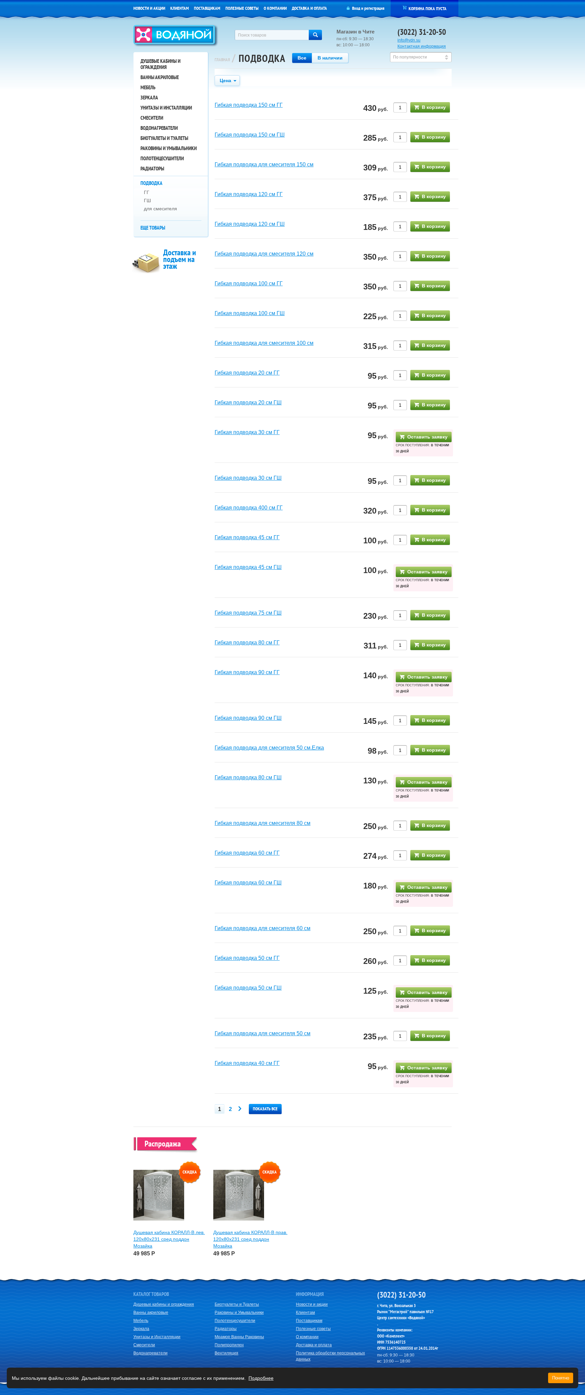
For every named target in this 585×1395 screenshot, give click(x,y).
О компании (275, 8)
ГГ (146, 192)
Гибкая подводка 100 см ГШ (250, 313)
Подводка (151, 183)
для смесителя (160, 208)
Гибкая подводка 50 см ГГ (247, 958)
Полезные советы (242, 8)
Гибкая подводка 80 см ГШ (248, 777)
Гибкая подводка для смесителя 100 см (264, 343)
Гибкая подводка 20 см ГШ (248, 402)
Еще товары (152, 227)
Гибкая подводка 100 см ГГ (249, 283)
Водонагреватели (159, 128)
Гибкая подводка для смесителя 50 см (262, 1033)
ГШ (147, 200)
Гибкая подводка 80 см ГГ (247, 642)
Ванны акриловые (159, 77)
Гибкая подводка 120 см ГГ (249, 194)
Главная (222, 60)
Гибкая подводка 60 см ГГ (247, 853)
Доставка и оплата (309, 8)
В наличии (330, 58)
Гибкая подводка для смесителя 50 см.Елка (269, 748)
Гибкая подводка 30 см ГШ (248, 478)
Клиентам (179, 8)
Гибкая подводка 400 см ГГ (249, 508)
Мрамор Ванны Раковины (239, 1336)
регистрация (374, 8)
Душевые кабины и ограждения (160, 64)
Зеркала (149, 97)
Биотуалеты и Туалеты (164, 138)
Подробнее (261, 1378)
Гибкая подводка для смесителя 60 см (262, 928)
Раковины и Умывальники (168, 148)
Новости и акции (149, 8)
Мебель (147, 87)
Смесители (151, 118)
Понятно (560, 1377)
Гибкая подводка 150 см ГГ (249, 105)
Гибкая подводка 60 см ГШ (248, 882)
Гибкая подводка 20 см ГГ (247, 373)
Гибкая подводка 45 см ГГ (247, 537)
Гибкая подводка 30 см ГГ (247, 432)
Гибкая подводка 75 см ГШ (248, 613)
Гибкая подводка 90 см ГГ (247, 672)
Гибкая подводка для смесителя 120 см (264, 254)
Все (302, 58)
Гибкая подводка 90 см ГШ (248, 718)
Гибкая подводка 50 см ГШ (248, 988)
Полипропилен (229, 1345)
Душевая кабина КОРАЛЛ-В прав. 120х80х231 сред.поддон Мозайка (250, 1239)
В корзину (434, 107)
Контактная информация (421, 46)
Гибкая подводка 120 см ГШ (250, 224)
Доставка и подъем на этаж (179, 259)
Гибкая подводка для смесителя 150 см (264, 164)
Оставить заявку (427, 437)
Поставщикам (207, 8)
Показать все (265, 1109)
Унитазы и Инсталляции (166, 107)
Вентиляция (226, 1353)
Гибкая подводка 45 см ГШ (248, 567)
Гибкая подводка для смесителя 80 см (262, 823)
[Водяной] (176, 36)
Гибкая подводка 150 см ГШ (250, 135)
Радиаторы (152, 168)
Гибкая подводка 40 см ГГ (247, 1063)
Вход (356, 8)
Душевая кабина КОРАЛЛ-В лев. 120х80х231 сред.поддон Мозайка (169, 1239)
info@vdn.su (408, 40)
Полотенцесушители (162, 158)
